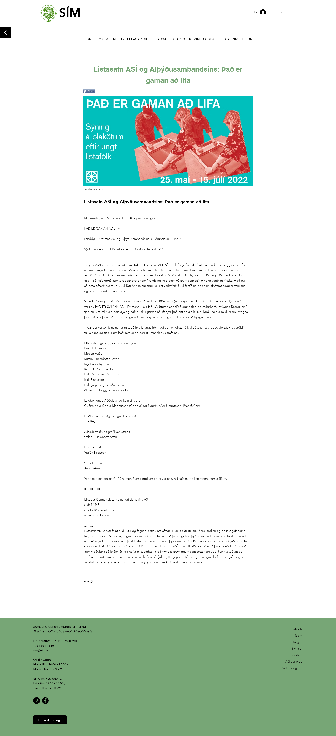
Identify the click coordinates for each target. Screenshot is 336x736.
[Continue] (5, 32)
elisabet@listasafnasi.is (99, 510)
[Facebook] (45, 700)
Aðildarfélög (293, 661)
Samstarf (296, 655)
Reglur (297, 642)
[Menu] (272, 12)
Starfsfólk (296, 629)
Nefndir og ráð (292, 668)
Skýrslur (297, 648)
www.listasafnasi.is (96, 515)
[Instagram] (36, 700)
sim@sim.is (40, 650)
